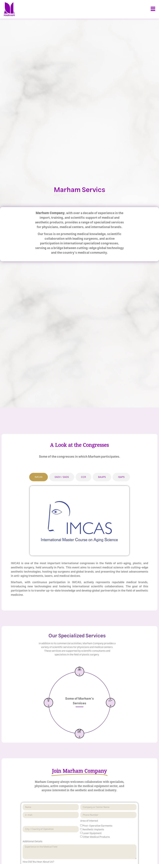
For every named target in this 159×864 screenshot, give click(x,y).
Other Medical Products (96, 837)
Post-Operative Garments (97, 826)
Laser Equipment (92, 833)
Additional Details (32, 842)
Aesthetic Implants (93, 829)
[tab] (38, 477)
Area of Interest (89, 821)
